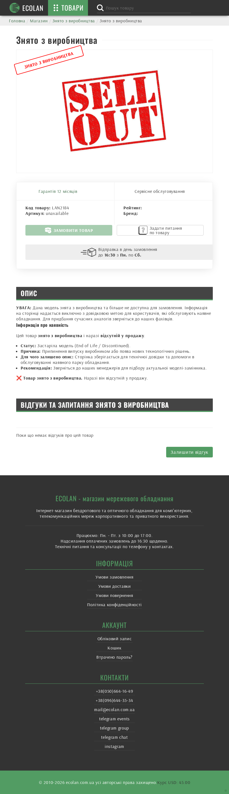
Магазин (38, 20)
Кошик (114, 648)
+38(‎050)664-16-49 (114, 691)
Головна (17, 20)
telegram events (114, 718)
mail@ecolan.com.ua (114, 709)
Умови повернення (114, 595)
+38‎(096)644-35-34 (114, 700)
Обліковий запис (114, 638)
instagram (114, 746)
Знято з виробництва (74, 20)
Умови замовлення (114, 577)
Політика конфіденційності (114, 604)
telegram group (114, 728)
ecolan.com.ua (80, 782)
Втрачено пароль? (114, 657)
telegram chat (114, 737)
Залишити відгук (189, 452)
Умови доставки (114, 586)
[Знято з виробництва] (114, 111)
